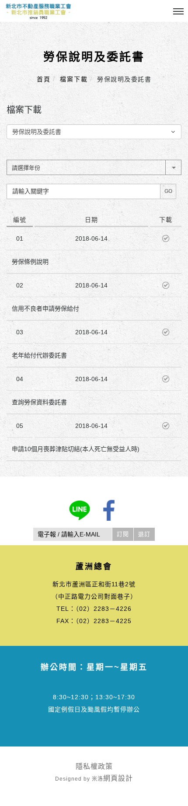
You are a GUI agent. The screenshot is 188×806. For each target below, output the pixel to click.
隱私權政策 (94, 766)
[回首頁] (38, 11)
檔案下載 (74, 79)
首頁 (44, 79)
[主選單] (178, 11)
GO (168, 191)
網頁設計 (118, 778)
